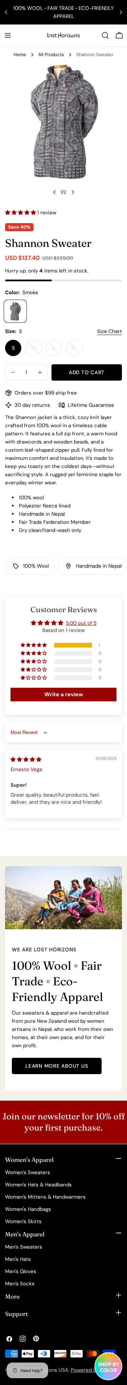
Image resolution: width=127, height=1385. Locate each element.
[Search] (105, 35)
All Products (51, 54)
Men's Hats (18, 1259)
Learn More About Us (56, 1066)
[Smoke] (15, 311)
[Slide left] (54, 192)
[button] (21, 212)
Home (20, 54)
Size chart (109, 331)
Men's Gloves (20, 1271)
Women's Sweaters (27, 1172)
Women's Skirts (23, 1221)
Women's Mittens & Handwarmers (45, 1197)
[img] (25, 759)
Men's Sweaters (23, 1247)
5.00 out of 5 (81, 623)
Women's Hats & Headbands (38, 1184)
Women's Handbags (28, 1209)
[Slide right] (72, 192)
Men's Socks (20, 1283)
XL (76, 350)
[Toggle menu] (8, 35)
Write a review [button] (63, 694)
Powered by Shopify (94, 1370)
